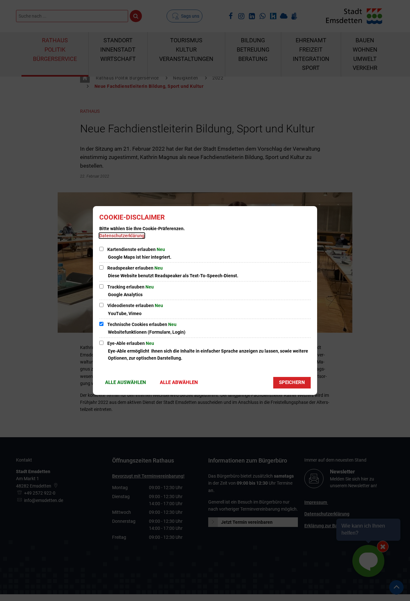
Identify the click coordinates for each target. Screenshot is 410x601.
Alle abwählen (179, 382)
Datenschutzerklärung (121, 235)
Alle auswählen (125, 382)
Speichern (292, 382)
